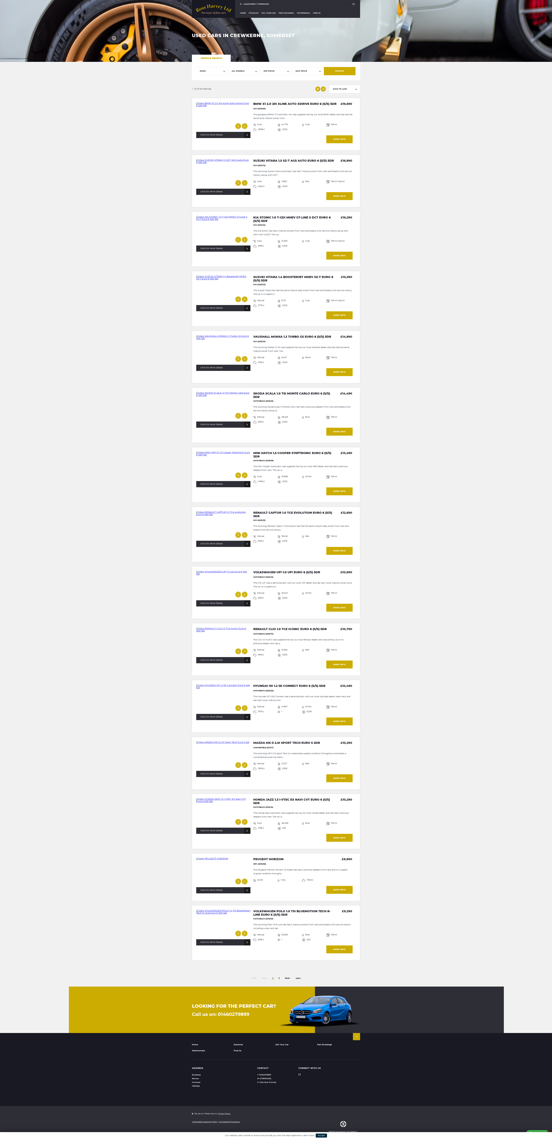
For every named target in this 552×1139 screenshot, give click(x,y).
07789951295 (263, 4)
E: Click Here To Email (266, 1082)
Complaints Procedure (229, 1122)
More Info (339, 139)
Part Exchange (286, 13)
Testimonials (303, 13)
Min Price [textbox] (269, 71)
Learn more (308, 1136)
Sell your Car (268, 13)
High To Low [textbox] (340, 89)
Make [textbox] (203, 71)
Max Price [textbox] (301, 71)
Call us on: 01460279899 (220, 1014)
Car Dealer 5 (352, 1131)
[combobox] (212, 71)
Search (339, 71)
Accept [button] (321, 1136)
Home (243, 13)
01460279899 (249, 4)
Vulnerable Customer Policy (204, 1122)
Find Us (317, 13)
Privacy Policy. (224, 1114)
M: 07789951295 (264, 1078)
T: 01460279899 (264, 1075)
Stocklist (254, 13)
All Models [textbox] (238, 71)
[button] (356, 1036)
